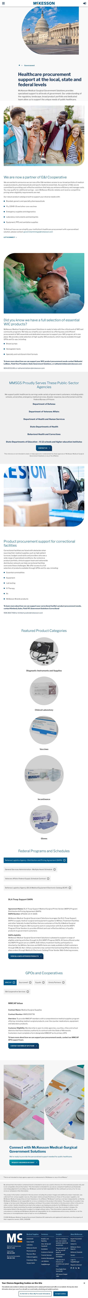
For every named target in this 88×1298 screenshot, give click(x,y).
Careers (73, 1255)
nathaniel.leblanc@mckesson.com (31, 368)
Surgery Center (31, 1263)
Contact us (42, 448)
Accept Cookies (60, 1294)
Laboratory (30, 1245)
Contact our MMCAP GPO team (22, 1046)
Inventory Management (47, 1258)
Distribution (44, 1249)
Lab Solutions (45, 1261)
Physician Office (31, 1254)
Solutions (44, 1234)
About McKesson (76, 1234)
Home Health (30, 1242)
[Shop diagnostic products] (44, 654)
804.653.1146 (9, 368)
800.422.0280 (11, 1253)
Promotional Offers (32, 1260)
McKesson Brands (32, 1248)
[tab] (35, 860)
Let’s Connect (9, 237)
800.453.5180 (11, 1258)
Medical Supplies (33, 1234)
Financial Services (46, 1255)
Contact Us (74, 1244)
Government (30, 1239)
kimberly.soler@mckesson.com (30, 613)
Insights (59, 1234)
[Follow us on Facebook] (71, 1268)
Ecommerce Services (47, 1252)
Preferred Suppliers (32, 1257)
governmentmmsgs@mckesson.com (38, 232)
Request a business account (23, 1162)
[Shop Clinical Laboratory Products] (44, 694)
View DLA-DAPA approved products (25, 956)
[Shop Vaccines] (44, 733)
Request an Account (76, 1265)
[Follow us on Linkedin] (78, 1268)
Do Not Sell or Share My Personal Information (35, 1294)
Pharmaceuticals (31, 1251)
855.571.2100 (11, 1248)
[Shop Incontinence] (44, 778)
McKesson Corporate (76, 1252)
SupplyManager (45, 1264)
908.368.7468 (10, 613)
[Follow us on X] (76, 1268)
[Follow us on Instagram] (73, 1268)
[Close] (84, 1283)
